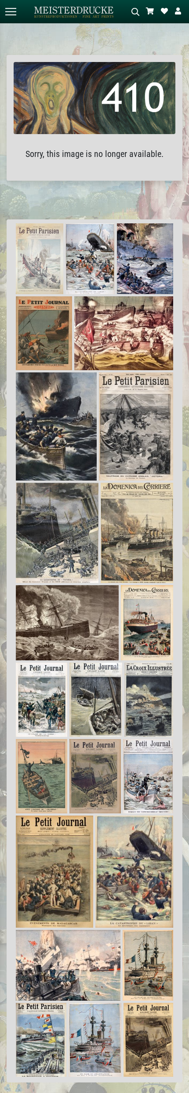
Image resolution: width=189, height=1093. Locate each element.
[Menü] (10, 12)
